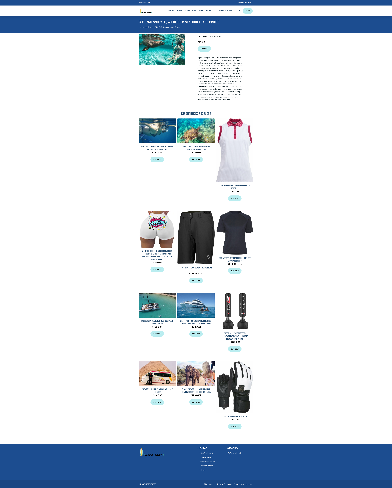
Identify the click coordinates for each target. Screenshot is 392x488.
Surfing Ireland (175, 11)
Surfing (210, 36)
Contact (212, 484)
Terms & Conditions (224, 484)
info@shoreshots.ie (244, 3)
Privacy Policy (239, 484)
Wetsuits (217, 36)
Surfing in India (226, 11)
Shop (248, 11)
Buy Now (204, 49)
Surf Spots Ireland (207, 11)
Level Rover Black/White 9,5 (235, 416)
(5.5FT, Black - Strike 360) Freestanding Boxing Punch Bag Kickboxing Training (235, 336)
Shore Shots (190, 11)
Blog (239, 11)
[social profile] (149, 3)
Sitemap (249, 484)
